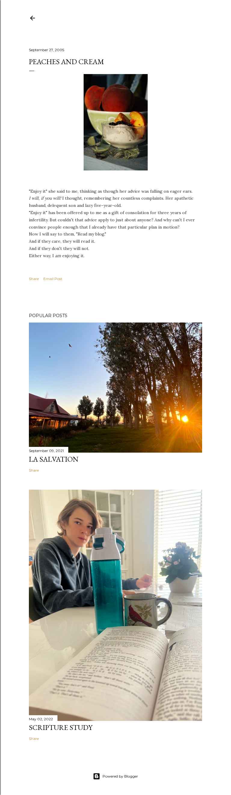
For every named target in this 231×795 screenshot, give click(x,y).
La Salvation (54, 459)
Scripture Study (60, 727)
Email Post (52, 278)
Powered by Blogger (120, 776)
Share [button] (34, 278)
